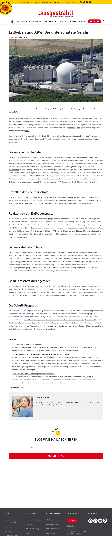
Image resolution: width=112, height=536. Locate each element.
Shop (81, 21)
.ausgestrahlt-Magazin (33, 520)
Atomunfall (9, 527)
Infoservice (49, 21)
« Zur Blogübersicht (16, 387)
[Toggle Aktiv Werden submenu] (29, 21)
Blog (72, 21)
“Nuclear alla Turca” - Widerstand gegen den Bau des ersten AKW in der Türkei (40, 354)
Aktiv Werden (23, 21)
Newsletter (29, 524)
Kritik (27, 131)
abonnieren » (56, 456)
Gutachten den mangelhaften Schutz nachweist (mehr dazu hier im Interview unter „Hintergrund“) (60, 320)
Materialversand (47, 2)
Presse (23, 2)
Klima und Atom (10, 531)
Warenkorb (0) (58, 2)
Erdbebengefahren (87, 136)
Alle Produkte (51, 520)
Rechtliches (50, 533)
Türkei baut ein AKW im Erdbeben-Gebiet (27, 344)
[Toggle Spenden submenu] (98, 21)
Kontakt (37, 2)
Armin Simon (22, 38)
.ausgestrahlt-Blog (32, 528)
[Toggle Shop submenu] (84, 21)
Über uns (30, 2)
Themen (36, 21)
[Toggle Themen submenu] (40, 21)
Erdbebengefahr (74, 128)
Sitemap (67, 2)
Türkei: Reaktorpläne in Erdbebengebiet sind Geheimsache (33, 374)
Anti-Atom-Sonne (52, 524)
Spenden (94, 21)
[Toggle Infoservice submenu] (55, 21)
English (74, 2)
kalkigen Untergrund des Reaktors (82, 197)
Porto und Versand (53, 528)
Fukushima (37, 118)
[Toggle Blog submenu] (75, 21)
